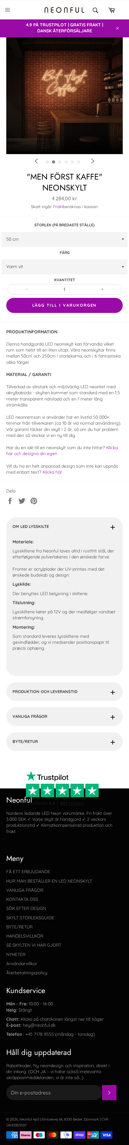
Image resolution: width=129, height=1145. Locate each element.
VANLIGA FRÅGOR (30, 716)
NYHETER (15, 954)
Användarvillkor (21, 963)
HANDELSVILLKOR (24, 936)
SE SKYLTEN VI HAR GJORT (33, 945)
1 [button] (66, 173)
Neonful (25, 1119)
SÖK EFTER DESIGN (26, 908)
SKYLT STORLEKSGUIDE (30, 918)
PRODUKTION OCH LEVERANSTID (45, 691)
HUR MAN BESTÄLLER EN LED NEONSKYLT (49, 881)
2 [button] (75, 173)
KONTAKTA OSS (22, 899)
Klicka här (52, 472)
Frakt (58, 206)
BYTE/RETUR (25, 741)
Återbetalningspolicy (26, 973)
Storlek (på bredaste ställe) (64, 225)
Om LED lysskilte (31, 526)
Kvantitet (64, 279)
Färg (65, 252)
